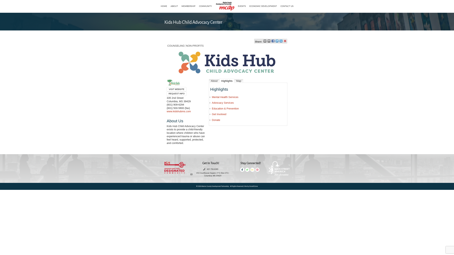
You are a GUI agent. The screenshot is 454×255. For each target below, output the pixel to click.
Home (164, 6)
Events (242, 6)
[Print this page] (265, 41)
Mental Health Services (225, 97)
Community (205, 6)
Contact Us (286, 6)
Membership (188, 6)
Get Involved (219, 114)
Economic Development (263, 6)
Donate (216, 120)
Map (238, 80)
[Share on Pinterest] (285, 41)
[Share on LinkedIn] (281, 41)
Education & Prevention (225, 108)
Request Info (177, 93)
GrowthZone (253, 186)
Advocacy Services (223, 102)
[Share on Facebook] (273, 41)
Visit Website (176, 89)
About (174, 6)
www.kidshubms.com (179, 111)
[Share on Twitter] (277, 41)
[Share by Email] (269, 41)
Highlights (227, 80)
